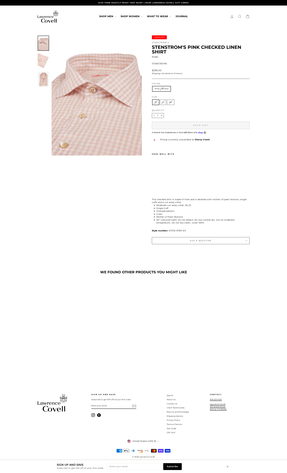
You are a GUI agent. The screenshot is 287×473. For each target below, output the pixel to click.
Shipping (156, 73)
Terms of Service (174, 424)
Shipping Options (175, 416)
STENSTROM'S (160, 42)
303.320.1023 (216, 399)
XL (170, 102)
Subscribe (172, 466)
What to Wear (158, 16)
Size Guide (171, 428)
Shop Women (130, 16)
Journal (181, 16)
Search (170, 395)
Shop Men (106, 16)
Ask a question (200, 241)
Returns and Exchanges (178, 412)
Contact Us (172, 404)
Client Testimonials (176, 408)
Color (156, 84)
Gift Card (171, 432)
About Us (171, 399)
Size (154, 97)
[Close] (227, 466)
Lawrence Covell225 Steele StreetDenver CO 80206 (218, 406)
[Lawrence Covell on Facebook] (99, 415)
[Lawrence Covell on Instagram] (93, 415)
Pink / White (161, 88)
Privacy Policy (173, 420)
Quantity (158, 110)
